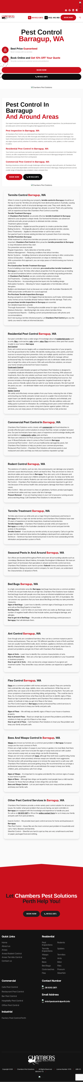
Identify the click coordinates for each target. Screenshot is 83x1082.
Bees (44, 962)
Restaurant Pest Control (13, 992)
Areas (4, 950)
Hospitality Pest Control (12, 1001)
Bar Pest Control (9, 996)
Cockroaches (48, 969)
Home (4, 943)
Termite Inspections (47, 950)
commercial (47, 427)
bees (37, 756)
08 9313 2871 (23, 813)
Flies (59, 966)
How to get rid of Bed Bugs (19, 618)
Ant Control (12, 347)
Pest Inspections (47, 944)
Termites (61, 955)
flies (16, 341)
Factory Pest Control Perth (14, 1018)
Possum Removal (15, 495)
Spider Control (14, 391)
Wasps (10, 743)
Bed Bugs (46, 966)
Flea (46, 341)
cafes (33, 435)
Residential (48, 936)
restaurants (26, 435)
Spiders (60, 949)
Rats (44, 958)
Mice (59, 962)
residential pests (63, 339)
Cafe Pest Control (10, 987)
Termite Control (14, 532)
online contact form (47, 813)
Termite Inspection (15, 524)
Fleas (10, 686)
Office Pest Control (10, 1005)
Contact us (7, 961)
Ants (59, 958)
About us (6, 946)
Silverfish (61, 973)
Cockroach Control (15, 367)
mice (42, 341)
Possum (61, 969)
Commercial (9, 981)
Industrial (7, 1012)
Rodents (61, 943)
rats (31, 341)
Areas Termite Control (12, 957)
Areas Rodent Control (12, 954)
